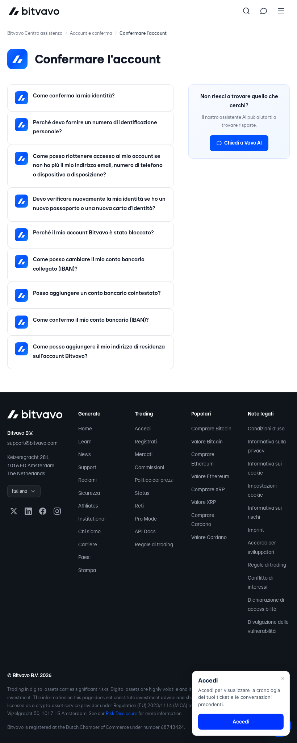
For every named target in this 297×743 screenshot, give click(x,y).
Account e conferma (91, 33)
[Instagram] (57, 511)
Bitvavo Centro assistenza (35, 33)
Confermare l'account (143, 33)
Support (87, 467)
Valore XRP (203, 502)
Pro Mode (146, 519)
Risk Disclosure (121, 713)
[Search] (246, 11)
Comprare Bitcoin (211, 428)
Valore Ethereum (210, 476)
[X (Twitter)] (13, 511)
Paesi (84, 557)
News (84, 454)
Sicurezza (89, 493)
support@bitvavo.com (32, 443)
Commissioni (149, 467)
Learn (85, 441)
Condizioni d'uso (266, 428)
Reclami (87, 480)
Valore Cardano (209, 537)
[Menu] (281, 11)
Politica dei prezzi (154, 480)
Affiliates (88, 506)
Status (142, 493)
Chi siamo (89, 531)
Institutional (91, 519)
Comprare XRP (208, 489)
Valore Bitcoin (207, 441)
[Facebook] (42, 511)
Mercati (143, 454)
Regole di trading (154, 544)
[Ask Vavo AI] (263, 11)
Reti (139, 506)
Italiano (19, 491)
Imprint (256, 530)
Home (85, 428)
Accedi (143, 428)
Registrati (146, 441)
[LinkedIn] (28, 511)
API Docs (145, 531)
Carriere (87, 544)
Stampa (87, 570)
